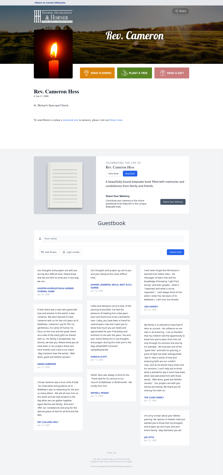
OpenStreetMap (115, 466)
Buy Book (130, 173)
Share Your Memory (173, 201)
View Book (113, 173)
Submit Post (175, 252)
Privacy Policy (103, 461)
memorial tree (70, 120)
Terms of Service (120, 461)
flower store (116, 120)
